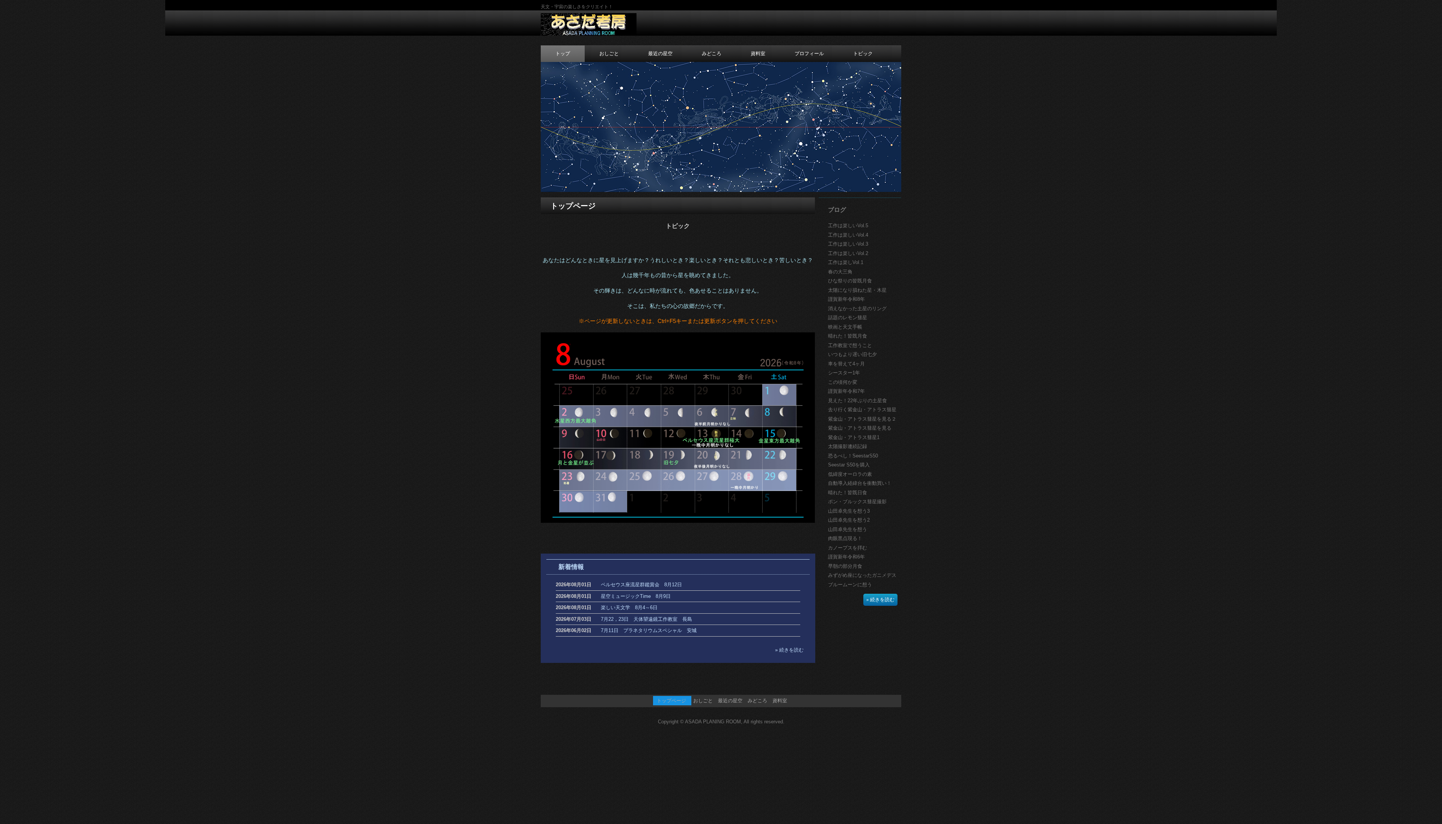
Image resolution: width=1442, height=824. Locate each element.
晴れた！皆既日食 (847, 492)
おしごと (609, 53)
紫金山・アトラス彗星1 (853, 437)
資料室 (758, 53)
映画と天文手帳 (845, 327)
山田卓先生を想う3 (849, 511)
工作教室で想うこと (850, 345)
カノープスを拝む (847, 548)
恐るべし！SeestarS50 (853, 456)
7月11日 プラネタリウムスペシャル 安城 (649, 630)
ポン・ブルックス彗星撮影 (857, 501)
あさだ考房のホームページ (589, 24)
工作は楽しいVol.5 (848, 225)
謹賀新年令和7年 (846, 391)
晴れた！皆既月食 (847, 336)
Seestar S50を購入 (849, 465)
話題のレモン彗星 (847, 317)
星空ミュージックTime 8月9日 (636, 596)
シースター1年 (844, 373)
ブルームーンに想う (850, 584)
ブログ (837, 210)
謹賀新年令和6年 (846, 557)
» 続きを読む (789, 650)
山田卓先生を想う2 (849, 520)
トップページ (671, 700)
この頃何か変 (842, 382)
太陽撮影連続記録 (847, 446)
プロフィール (809, 53)
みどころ (711, 53)
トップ (562, 53)
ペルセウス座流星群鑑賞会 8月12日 (641, 584)
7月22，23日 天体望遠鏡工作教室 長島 (646, 619)
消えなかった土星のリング (857, 308)
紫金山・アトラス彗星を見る (859, 428)
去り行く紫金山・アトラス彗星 (862, 409)
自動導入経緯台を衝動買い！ (859, 483)
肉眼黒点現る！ (845, 538)
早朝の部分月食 (845, 566)
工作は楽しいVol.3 (848, 244)
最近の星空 (660, 53)
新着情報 (571, 566)
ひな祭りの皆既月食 (850, 281)
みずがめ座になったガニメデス (862, 575)
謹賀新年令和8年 (846, 299)
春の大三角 (840, 272)
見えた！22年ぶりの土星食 (857, 400)
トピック (863, 53)
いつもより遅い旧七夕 (852, 354)
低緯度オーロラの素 (850, 474)
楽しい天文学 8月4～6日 (629, 607)
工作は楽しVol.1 (845, 262)
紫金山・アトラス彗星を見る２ (862, 419)
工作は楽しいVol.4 (848, 235)
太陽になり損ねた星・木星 (857, 290)
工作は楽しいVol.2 (848, 253)
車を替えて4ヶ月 (846, 364)
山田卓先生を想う (847, 529)
